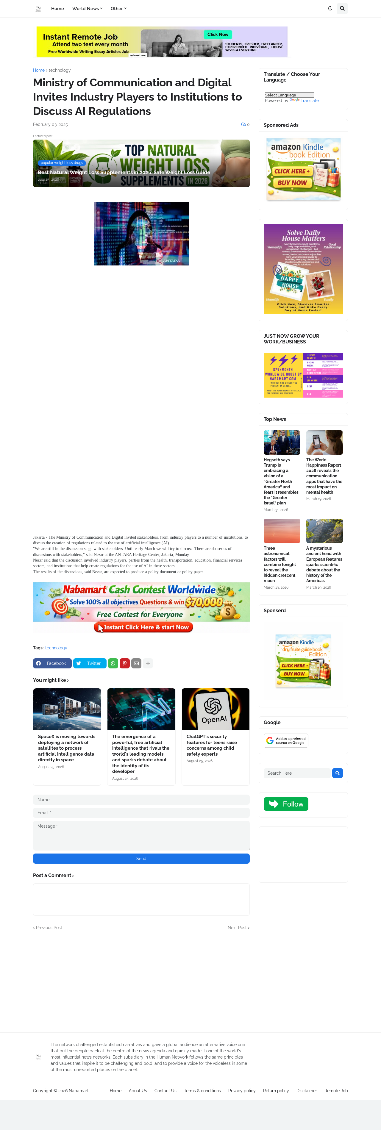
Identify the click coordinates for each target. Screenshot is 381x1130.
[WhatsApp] (113, 663)
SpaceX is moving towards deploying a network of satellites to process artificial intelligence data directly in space (66, 748)
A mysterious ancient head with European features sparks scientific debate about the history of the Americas (324, 564)
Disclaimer (306, 1090)
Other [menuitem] (117, 8)
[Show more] (148, 663)
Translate (310, 100)
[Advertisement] (141, 327)
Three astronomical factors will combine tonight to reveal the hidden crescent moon (280, 564)
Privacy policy (242, 1090)
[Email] (136, 663)
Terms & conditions (202, 1090)
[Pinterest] (125, 663)
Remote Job (336, 1090)
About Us (138, 1090)
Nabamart (79, 1090)
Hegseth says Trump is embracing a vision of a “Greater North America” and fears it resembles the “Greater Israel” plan (281, 481)
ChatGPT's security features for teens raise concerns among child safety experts (212, 745)
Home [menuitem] (57, 8)
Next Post (237, 927)
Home (39, 70)
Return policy (276, 1090)
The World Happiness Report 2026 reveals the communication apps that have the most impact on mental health (324, 476)
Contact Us (165, 1090)
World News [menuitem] (85, 8)
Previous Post (49, 927)
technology (60, 70)
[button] (330, 8)
